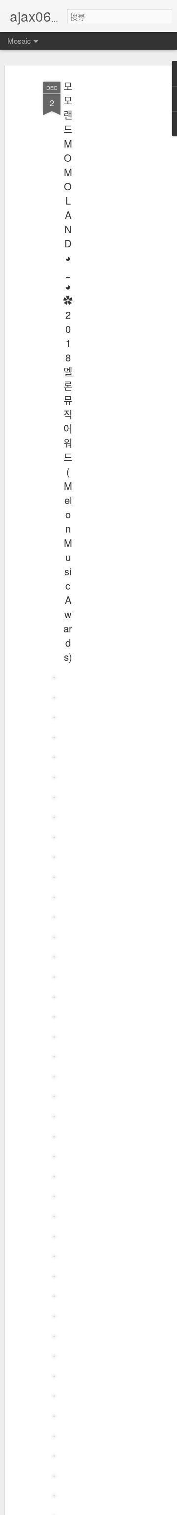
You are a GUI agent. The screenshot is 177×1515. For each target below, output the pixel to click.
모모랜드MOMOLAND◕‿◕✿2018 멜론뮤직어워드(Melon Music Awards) (68, 371)
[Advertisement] (97, 231)
